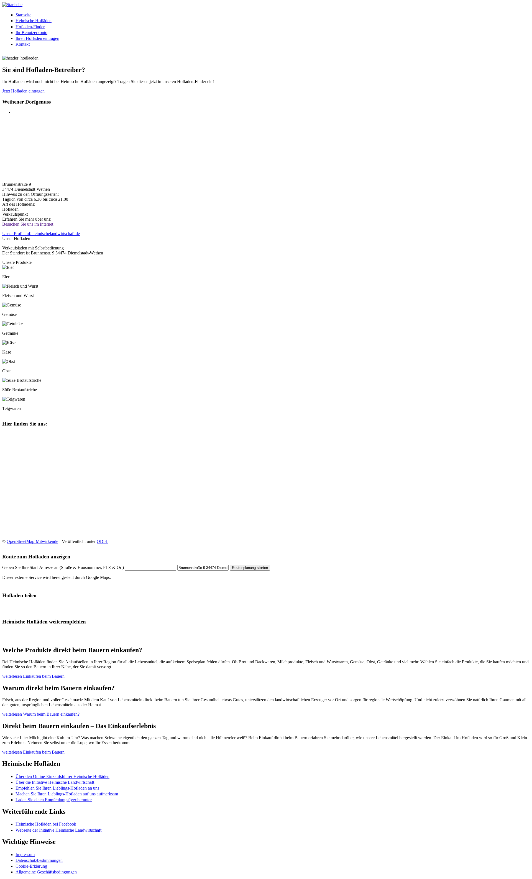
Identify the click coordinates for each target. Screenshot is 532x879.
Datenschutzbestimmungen (39, 860)
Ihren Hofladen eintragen (37, 38)
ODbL (102, 541)
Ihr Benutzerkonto (31, 32)
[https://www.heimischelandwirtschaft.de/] (12, 4)
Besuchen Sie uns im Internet (27, 224)
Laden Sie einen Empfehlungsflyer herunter (54, 799)
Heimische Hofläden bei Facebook (46, 824)
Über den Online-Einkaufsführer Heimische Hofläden (62, 776)
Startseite (23, 14)
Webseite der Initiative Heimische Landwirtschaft (58, 830)
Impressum (25, 854)
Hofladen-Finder (30, 26)
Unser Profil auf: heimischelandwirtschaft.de (41, 233)
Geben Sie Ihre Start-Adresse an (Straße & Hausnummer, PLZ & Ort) (63, 567)
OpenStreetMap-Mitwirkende (32, 541)
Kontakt (23, 44)
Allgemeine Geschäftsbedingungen (46, 872)
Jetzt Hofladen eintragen (23, 91)
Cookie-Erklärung (31, 866)
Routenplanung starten (250, 568)
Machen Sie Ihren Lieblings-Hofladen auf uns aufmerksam (67, 794)
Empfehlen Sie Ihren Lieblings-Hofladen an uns (57, 788)
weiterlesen (33, 676)
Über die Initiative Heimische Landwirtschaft (55, 782)
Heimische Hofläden (34, 20)
